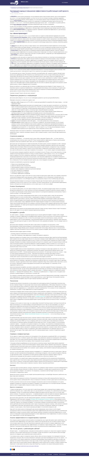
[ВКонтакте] (10, 449)
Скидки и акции (15, 50)
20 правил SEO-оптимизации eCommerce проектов (42, 399)
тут (42, 270)
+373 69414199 (55, 454)
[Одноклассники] (12, 449)
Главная (22, 3)
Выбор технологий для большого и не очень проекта (37, 313)
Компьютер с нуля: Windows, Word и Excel (20, 7)
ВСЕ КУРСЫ (14, 16)
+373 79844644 (65, 2)
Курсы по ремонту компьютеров (20, 33)
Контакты (13, 45)
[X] (14, 449)
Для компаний (14, 54)
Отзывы (13, 58)
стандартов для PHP (40, 296)
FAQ (12, 62)
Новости (33, 71)
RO (66, 71)
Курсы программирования (19, 29)
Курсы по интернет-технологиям (20, 24)
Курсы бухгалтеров (15, 12)
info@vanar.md (63, 454)
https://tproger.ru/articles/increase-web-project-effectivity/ (27, 446)
